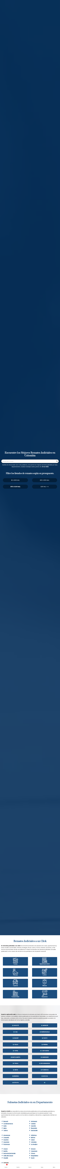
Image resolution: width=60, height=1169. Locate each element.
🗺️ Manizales (45, 1057)
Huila (4, 1126)
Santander (34, 1130)
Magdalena (34, 1155)
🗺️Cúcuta (15, 1082)
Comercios (15, 997)
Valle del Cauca (8, 1155)
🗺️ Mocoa (44, 1076)
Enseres (45, 997)
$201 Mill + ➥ (45, 487)
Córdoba (33, 1142)
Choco (33, 1153)
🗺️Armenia (15, 1076)
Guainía (5, 1140)
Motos (44, 986)
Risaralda (34, 1128)
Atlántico (34, 1135)
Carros (15, 986)
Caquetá (6, 1137)
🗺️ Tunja (15, 1063)
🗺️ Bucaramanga (44, 1063)
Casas (15, 964)
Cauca (5, 1149)
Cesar (33, 1140)
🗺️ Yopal (15, 1050)
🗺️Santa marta (15, 1057)
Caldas (33, 1123)
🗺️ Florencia (45, 1070)
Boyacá (5, 1121)
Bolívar (33, 1137)
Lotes (45, 975)
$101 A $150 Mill (44, 480)
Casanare (34, 1151)
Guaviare (6, 1142)
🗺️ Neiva (15, 1070)
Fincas (15, 975)
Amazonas (6, 1135)
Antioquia (34, 1121)
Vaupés (5, 1158)
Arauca (33, 1149)
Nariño (5, 1151)
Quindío (33, 1126)
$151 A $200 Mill (15, 487)
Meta (5, 1128)
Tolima (5, 1130)
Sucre (32, 1158)
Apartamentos (45, 964)
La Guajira (34, 1144)
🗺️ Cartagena (44, 1050)
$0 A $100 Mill (15, 480)
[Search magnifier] (57, 461)
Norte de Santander (9, 1153)
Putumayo (6, 1144)
